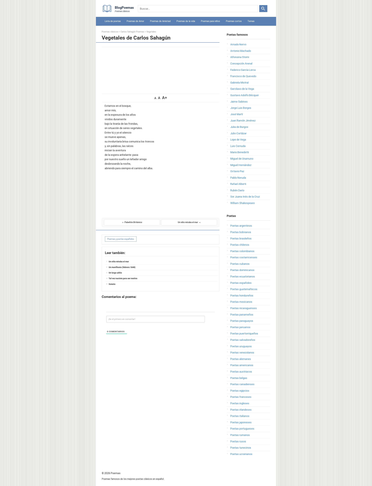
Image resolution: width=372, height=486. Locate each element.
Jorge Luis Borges (240, 107)
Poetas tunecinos (240, 447)
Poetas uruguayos (241, 346)
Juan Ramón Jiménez (243, 120)
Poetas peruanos (240, 327)
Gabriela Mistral (239, 82)
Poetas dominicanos (242, 270)
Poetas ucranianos (241, 454)
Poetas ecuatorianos (242, 276)
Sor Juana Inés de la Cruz (245, 196)
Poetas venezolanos (242, 352)
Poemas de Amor (135, 21)
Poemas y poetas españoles (120, 239)
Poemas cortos (234, 21)
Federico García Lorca (243, 69)
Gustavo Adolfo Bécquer (244, 95)
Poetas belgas (238, 378)
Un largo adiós (115, 273)
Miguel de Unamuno (241, 158)
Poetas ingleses (239, 403)
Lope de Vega (238, 139)
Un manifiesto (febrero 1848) (122, 267)
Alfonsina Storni (239, 57)
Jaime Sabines (239, 101)
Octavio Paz (237, 171)
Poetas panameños (241, 314)
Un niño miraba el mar (119, 261)
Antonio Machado (240, 50)
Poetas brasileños (241, 238)
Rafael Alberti (238, 183)
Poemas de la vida (185, 21)
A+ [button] (164, 97)
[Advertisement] (160, 69)
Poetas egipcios (239, 390)
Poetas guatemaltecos (243, 289)
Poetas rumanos (240, 435)
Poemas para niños (210, 21)
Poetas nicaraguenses (243, 308)
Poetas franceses (240, 396)
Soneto (112, 284)
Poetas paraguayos (241, 320)
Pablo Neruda (238, 177)
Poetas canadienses (242, 384)
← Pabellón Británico (132, 222)
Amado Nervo (238, 44)
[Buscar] (263, 8)
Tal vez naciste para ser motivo (123, 278)
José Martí (236, 114)
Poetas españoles (241, 282)
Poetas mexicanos (241, 301)
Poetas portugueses (242, 428)
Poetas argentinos (241, 225)
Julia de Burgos (239, 126)
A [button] (155, 98)
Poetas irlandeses (241, 409)
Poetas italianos (239, 415)
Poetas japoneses (241, 422)
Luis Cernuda (238, 146)
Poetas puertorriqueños (244, 333)
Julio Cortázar (238, 133)
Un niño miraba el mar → (189, 222)
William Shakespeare (242, 203)
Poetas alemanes (240, 358)
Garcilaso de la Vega (242, 88)
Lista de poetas (113, 21)
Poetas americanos (241, 365)
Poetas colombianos (242, 251)
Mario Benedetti (239, 152)
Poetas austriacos (241, 371)
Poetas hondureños (241, 295)
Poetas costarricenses (243, 257)
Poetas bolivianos (240, 232)
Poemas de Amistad (160, 21)
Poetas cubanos (240, 263)
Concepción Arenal (241, 63)
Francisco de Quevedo (243, 76)
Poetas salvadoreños (242, 339)
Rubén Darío (237, 190)
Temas (250, 21)
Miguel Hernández (240, 165)
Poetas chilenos (239, 244)
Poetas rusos (238, 441)
